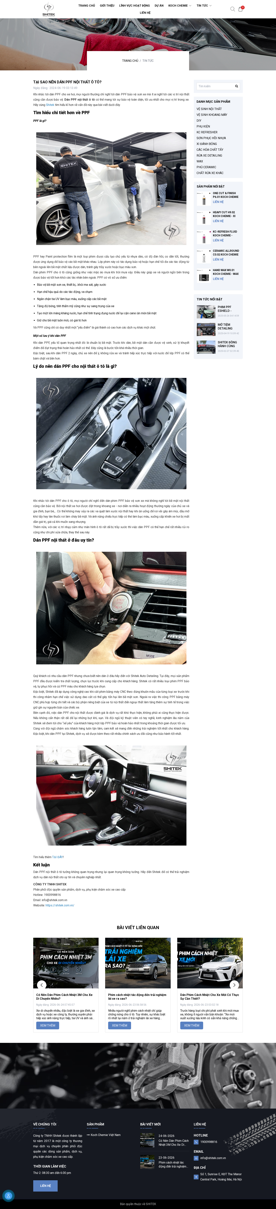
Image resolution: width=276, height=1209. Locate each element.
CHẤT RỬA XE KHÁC (210, 173)
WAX (200, 161)
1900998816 (208, 1142)
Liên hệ (45, 1186)
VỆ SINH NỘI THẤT (209, 109)
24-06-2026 (166, 1136)
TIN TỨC (148, 61)
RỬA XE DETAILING (209, 155)
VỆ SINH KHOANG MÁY (212, 115)
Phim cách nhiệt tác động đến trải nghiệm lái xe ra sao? (172, 1164)
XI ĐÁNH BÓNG (207, 144)
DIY (199, 120)
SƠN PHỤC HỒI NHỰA (211, 138)
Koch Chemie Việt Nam (106, 1135)
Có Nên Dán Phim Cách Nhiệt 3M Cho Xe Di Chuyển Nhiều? (174, 1143)
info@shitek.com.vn (213, 1158)
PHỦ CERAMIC (206, 167)
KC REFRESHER (207, 132)
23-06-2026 (166, 1157)
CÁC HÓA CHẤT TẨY (210, 150)
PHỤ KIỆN (203, 126)
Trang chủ (130, 61)
